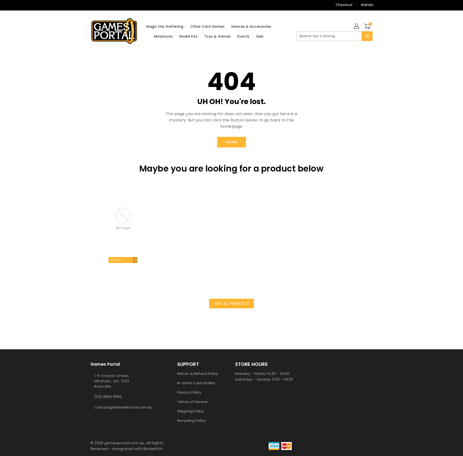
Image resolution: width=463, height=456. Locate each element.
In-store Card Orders (196, 382)
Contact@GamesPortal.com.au (123, 407)
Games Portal (105, 364)
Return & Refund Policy (197, 373)
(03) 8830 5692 (108, 396)
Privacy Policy (189, 392)
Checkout (344, 4)
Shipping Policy (190, 411)
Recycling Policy (191, 420)
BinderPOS (153, 448)
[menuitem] (164, 26)
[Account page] (357, 26)
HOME (232, 142)
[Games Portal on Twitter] (92, 4)
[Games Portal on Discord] (102, 4)
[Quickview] (95, 285)
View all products (231, 303)
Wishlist (367, 4)
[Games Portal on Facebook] (83, 4)
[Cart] (368, 26)
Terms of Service (192, 401)
